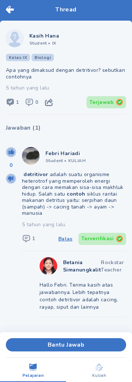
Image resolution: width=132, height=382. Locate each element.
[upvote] (11, 152)
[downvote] (11, 179)
